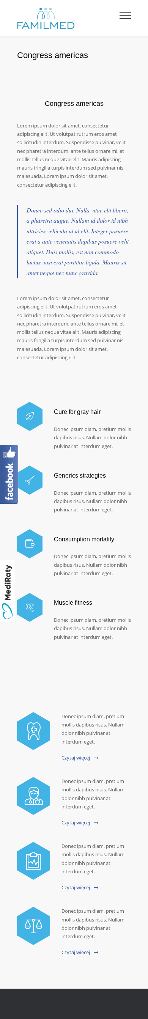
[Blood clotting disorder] (33, 731)
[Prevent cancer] (33, 925)
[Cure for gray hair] (30, 416)
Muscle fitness (73, 602)
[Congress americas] (33, 860)
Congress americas (74, 103)
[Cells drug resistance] (33, 795)
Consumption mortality (84, 539)
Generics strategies (80, 475)
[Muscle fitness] (30, 607)
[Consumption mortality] (30, 543)
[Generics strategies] (30, 480)
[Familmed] (68, 18)
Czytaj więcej (75, 757)
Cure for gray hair (77, 412)
